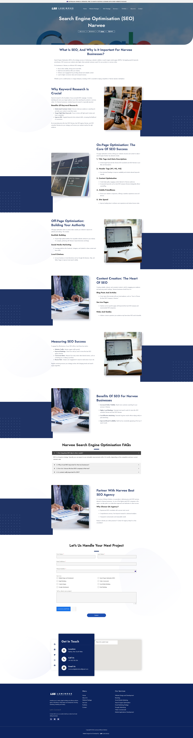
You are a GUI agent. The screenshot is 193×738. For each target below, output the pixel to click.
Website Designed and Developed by (91, 733)
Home (85, 9)
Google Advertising (120, 707)
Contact (140, 9)
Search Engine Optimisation (122, 702)
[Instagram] (54, 719)
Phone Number (61, 569)
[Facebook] (58, 719)
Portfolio (124, 9)
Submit (96, 615)
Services (115, 9)
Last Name (101, 554)
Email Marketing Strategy (121, 705)
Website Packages (94, 9)
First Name (60, 554)
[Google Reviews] (51, 719)
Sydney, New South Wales (75, 652)
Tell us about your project (64, 591)
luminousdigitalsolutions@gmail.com (78, 669)
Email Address (61, 561)
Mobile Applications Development (124, 712)
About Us (133, 9)
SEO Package (106, 9)
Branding (117, 698)
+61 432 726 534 (73, 660)
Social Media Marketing (121, 700)
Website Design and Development (124, 695)
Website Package (87, 700)
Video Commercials (120, 710)
